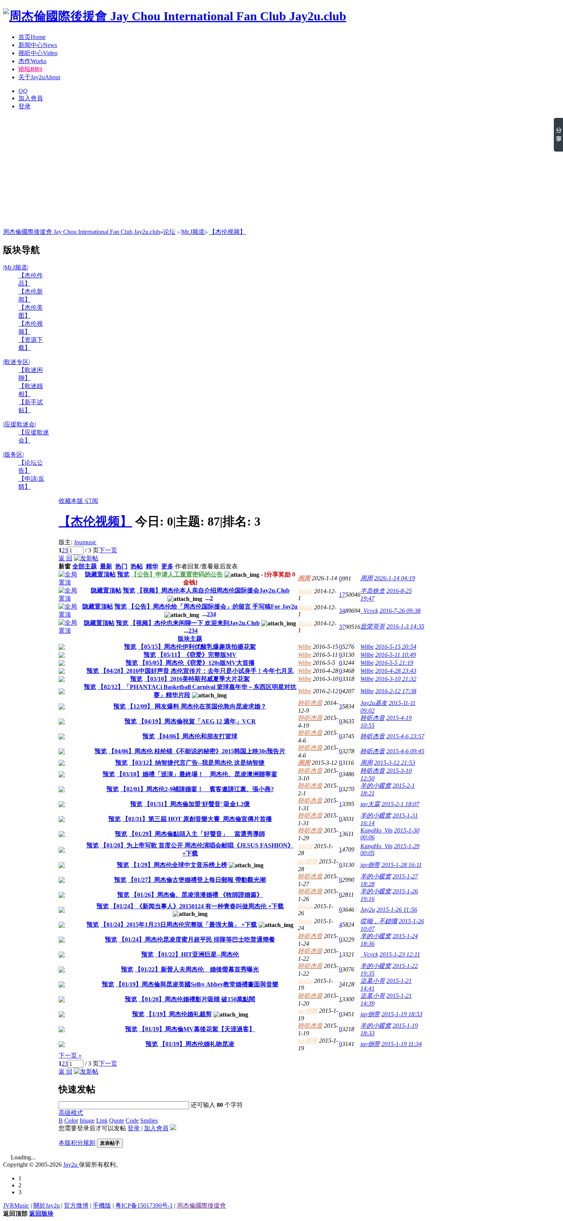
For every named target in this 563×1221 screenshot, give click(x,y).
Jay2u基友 (373, 703)
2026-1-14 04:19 (394, 578)
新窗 (65, 566)
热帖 (137, 566)
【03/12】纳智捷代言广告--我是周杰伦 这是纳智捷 (197, 762)
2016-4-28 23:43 (395, 671)
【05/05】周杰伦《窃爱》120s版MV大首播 (197, 662)
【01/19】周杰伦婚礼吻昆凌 (196, 1044)
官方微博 (76, 1205)
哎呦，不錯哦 (378, 921)
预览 (123, 574)
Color (71, 1120)
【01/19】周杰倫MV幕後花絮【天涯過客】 (197, 1029)
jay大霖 (370, 804)
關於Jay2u (46, 1205)
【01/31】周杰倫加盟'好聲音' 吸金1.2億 (197, 804)
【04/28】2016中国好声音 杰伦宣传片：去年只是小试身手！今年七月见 (196, 671)
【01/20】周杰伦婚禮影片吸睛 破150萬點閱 (197, 999)
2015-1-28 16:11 (401, 865)
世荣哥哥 (372, 626)
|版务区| (13, 454)
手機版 (102, 1205)
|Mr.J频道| (193, 232)
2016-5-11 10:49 (395, 654)
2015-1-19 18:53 (401, 1014)
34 (342, 610)
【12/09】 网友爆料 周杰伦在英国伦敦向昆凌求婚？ (197, 706)
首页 (32, 37)
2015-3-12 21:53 (394, 762)
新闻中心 (37, 45)
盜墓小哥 (372, 981)
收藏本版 (72, 501)
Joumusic (85, 542)
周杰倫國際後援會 (201, 1205)
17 (342, 594)
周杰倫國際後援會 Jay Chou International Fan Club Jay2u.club (81, 232)
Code (132, 1120)
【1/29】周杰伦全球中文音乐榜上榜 (179, 865)
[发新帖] (86, 558)
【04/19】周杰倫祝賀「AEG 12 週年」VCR (197, 721)
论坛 (30, 69)
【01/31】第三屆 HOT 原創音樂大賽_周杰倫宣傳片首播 (197, 819)
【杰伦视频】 (227, 232)
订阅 (92, 501)
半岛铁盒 (372, 591)
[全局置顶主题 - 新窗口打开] (70, 582)
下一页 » (70, 1055)
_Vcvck (369, 610)
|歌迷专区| (16, 362)
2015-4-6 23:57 (405, 736)
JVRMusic (16, 1205)
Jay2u (305, 591)
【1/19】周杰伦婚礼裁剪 (179, 1014)
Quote (116, 1120)
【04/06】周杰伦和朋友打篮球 (196, 736)
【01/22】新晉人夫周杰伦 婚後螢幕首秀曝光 (197, 969)
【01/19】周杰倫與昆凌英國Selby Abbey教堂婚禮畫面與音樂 (197, 984)
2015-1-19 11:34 (401, 1044)
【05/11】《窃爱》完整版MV (197, 654)
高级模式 (71, 1113)
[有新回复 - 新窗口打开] (62, 648)
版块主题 (190, 638)
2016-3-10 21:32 (395, 679)
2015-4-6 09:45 (405, 751)
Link (102, 1120)
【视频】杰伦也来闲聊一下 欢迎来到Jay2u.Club (195, 623)
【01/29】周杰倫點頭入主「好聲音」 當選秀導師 (197, 834)
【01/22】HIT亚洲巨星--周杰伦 (197, 954)
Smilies (149, 1120)
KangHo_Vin (376, 830)
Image (87, 1120)
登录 (24, 106)
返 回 (65, 558)
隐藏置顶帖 (100, 574)
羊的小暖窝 (375, 785)
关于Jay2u (39, 77)
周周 (304, 578)
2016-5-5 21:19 (394, 662)
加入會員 (30, 98)
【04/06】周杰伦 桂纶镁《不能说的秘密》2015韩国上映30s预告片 (196, 751)
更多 (167, 566)
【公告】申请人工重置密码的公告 (177, 574)
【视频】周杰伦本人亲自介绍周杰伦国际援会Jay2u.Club (213, 590)
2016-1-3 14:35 (405, 626)
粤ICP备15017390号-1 (144, 1205)
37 (342, 627)
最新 (106, 566)
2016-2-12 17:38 (395, 691)
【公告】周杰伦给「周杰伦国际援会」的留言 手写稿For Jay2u (213, 606)
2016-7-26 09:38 (400, 610)
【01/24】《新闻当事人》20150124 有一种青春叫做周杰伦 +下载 (197, 906)
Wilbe (304, 646)
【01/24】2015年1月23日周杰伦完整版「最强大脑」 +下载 (178, 924)
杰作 (32, 61)
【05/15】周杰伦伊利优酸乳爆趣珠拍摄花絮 (197, 646)
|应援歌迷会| (19, 424)
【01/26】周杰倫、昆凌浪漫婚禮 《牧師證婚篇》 (197, 894)
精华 (152, 566)
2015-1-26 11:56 (396, 909)
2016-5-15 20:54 (395, 646)
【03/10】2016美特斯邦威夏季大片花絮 (197, 679)
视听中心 (37, 53)
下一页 (108, 550)
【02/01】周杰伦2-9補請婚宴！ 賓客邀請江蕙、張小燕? (197, 789)
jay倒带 (308, 861)
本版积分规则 (77, 1142)
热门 (121, 566)
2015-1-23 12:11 (400, 954)
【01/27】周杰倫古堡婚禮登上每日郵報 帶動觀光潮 (197, 880)
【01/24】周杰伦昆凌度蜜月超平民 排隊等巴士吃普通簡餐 (197, 939)
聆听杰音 (310, 703)
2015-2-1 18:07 (400, 804)
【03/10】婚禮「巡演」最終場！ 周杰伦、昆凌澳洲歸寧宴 (196, 774)
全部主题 (84, 566)
